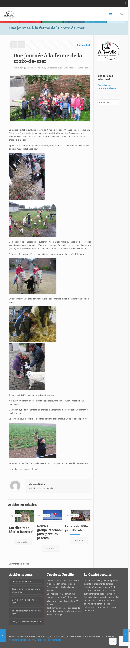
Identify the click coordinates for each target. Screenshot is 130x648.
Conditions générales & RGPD (22, 640)
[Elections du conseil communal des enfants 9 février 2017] (125, 635)
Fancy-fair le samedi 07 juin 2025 (26, 621)
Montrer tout (84, 45)
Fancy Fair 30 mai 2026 (22, 581)
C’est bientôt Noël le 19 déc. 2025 (24, 601)
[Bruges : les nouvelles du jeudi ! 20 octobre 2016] (3, 635)
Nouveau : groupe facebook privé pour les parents (50, 532)
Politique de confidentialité (49, 640)
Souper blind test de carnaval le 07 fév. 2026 (26, 590)
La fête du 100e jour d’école (76, 528)
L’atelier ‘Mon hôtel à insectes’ (21, 530)
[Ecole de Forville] (9, 14)
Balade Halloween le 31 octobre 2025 (26, 612)
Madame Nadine (34, 68)
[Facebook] (125, 3)
